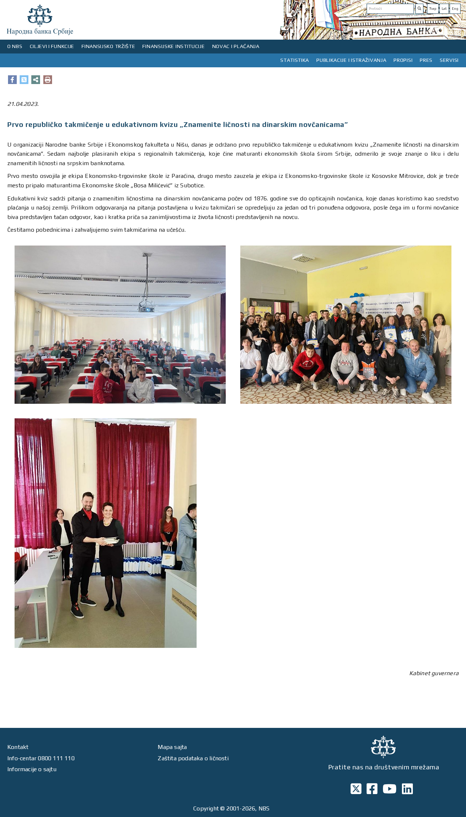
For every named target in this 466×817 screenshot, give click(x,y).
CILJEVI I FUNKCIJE (52, 46)
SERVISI (449, 60)
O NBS (15, 46)
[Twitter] (24, 79)
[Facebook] (12, 79)
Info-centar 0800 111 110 (41, 758)
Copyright (206, 808)
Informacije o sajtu (31, 769)
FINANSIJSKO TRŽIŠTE (108, 46)
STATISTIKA (294, 60)
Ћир (433, 9)
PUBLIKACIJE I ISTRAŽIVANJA (351, 60)
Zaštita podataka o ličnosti (193, 758)
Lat (444, 9)
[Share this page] (35, 79)
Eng (455, 9)
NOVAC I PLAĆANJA (236, 46)
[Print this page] (47, 79)
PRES (426, 60)
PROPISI (403, 60)
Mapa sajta (172, 747)
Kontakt (17, 747)
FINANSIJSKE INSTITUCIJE (173, 46)
